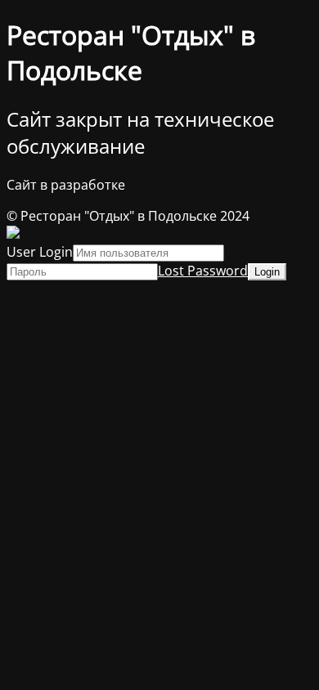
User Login (40, 252)
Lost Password (203, 271)
